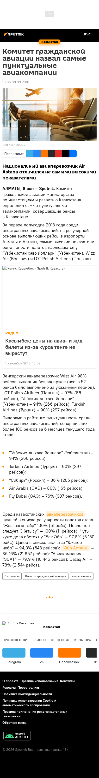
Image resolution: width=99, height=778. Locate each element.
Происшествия (16, 640)
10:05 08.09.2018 (15, 82)
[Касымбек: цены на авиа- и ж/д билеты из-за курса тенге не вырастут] (49, 297)
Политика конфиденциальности (27, 694)
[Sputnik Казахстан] (14, 36)
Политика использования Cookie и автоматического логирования (29, 702)
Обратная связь (14, 722)
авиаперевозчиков (65, 514)
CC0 (5, 145)
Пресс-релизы (29, 687)
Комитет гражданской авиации (45, 576)
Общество (60, 640)
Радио (11, 333)
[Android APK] (17, 736)
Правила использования (39, 681)
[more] (91, 363)
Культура (82, 640)
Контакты (67, 681)
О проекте (10, 681)
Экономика (12, 576)
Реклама (9, 687)
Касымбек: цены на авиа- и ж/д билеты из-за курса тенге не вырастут (43, 346)
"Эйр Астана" (75, 548)
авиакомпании (81, 576)
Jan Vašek (17, 145)
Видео (40, 640)
